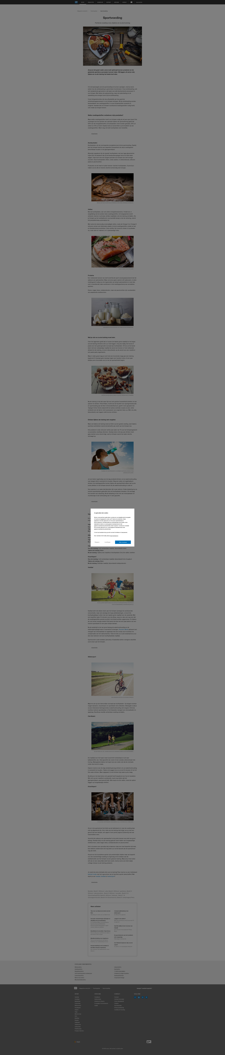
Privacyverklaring (113, 535)
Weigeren (97, 542)
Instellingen (107, 542)
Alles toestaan (123, 542)
